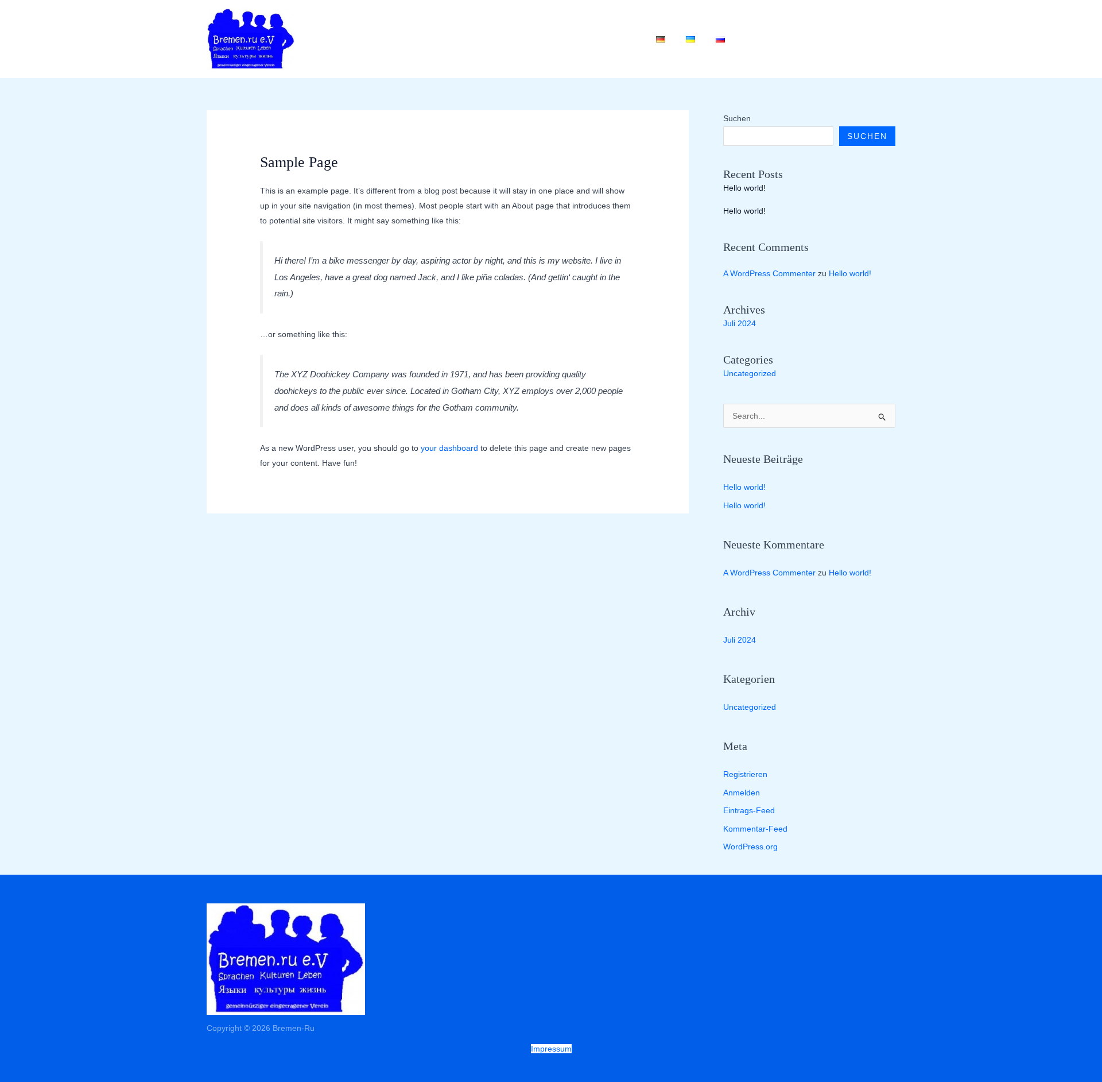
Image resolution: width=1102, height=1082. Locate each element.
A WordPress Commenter (769, 273)
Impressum (551, 1048)
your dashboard (449, 448)
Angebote (442, 39)
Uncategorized (749, 373)
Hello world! (744, 187)
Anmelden (741, 792)
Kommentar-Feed (755, 828)
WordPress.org (750, 846)
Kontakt (617, 39)
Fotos (567, 39)
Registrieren (745, 774)
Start (388, 39)
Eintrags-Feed (749, 810)
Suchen (737, 118)
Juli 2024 (739, 323)
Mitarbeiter (508, 39)
